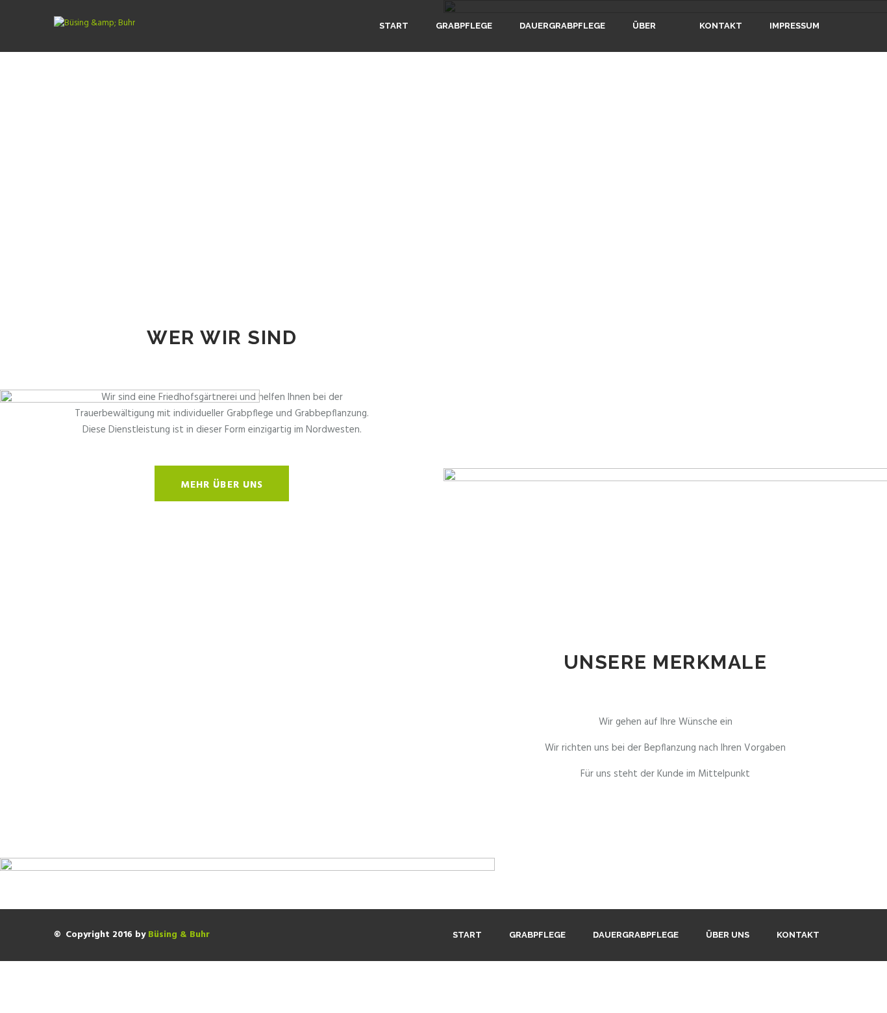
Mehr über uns (222, 485)
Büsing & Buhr (179, 934)
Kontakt (720, 26)
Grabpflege (464, 26)
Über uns (644, 51)
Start (393, 26)
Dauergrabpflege (562, 26)
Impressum (794, 26)
